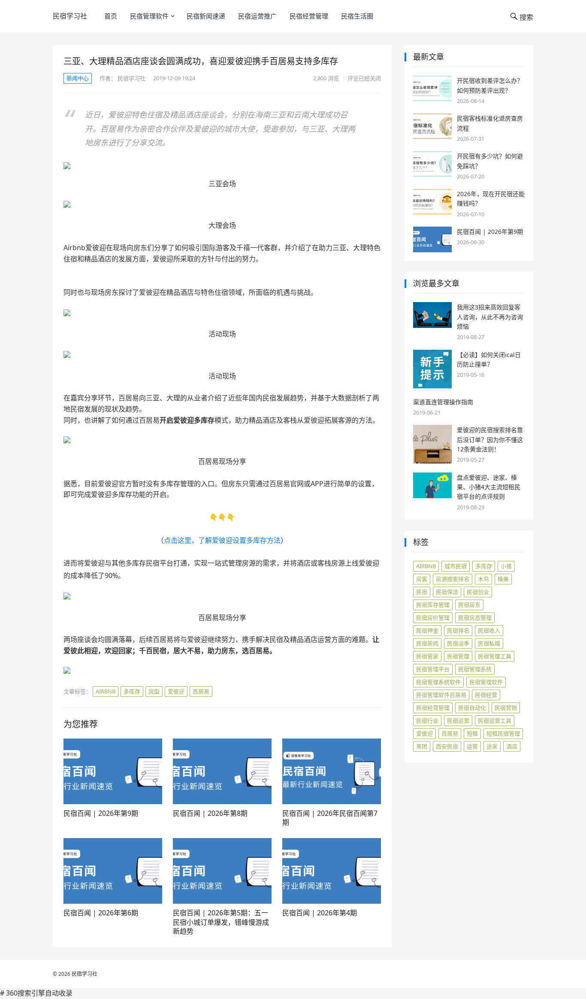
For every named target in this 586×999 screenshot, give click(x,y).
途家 (492, 746)
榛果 (503, 579)
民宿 (421, 592)
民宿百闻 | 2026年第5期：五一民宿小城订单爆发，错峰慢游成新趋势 (221, 922)
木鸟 (483, 579)
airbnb (105, 691)
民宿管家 (427, 656)
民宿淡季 (458, 643)
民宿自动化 (472, 707)
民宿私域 (489, 643)
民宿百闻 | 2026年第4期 (319, 912)
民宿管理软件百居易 (441, 695)
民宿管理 (458, 656)
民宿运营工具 (494, 720)
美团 (421, 746)
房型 (154, 691)
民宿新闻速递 (206, 16)
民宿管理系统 (475, 669)
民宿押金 (427, 630)
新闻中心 (77, 78)
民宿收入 (489, 630)
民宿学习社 (70, 16)
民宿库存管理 (433, 604)
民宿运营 (458, 720)
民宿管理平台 (433, 669)
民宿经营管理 (309, 16)
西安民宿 (447, 746)
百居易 (201, 691)
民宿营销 (506, 707)
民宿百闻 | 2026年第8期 (210, 813)
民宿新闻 (427, 643)
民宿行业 (427, 720)
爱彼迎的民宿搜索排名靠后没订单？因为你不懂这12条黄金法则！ (490, 439)
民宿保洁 (447, 592)
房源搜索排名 (452, 579)
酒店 (511, 746)
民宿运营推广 (257, 16)
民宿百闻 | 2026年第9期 (100, 813)
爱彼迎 (176, 691)
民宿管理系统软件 (438, 682)
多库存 (132, 691)
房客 (421, 579)
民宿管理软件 (149, 16)
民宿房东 (469, 604)
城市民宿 (455, 566)
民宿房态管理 (475, 617)
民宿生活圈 (357, 16)
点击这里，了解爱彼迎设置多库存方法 (222, 540)
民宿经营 (486, 695)
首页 (110, 16)
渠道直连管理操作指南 (443, 402)
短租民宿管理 (503, 733)
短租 (472, 733)
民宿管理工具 (494, 656)
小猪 (506, 566)
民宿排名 (458, 630)
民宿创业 (478, 592)
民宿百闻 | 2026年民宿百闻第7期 (330, 817)
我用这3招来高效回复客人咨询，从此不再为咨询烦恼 (490, 316)
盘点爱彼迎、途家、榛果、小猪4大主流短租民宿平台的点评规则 (488, 487)
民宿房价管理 (433, 617)
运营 (472, 746)
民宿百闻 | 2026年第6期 (100, 912)
